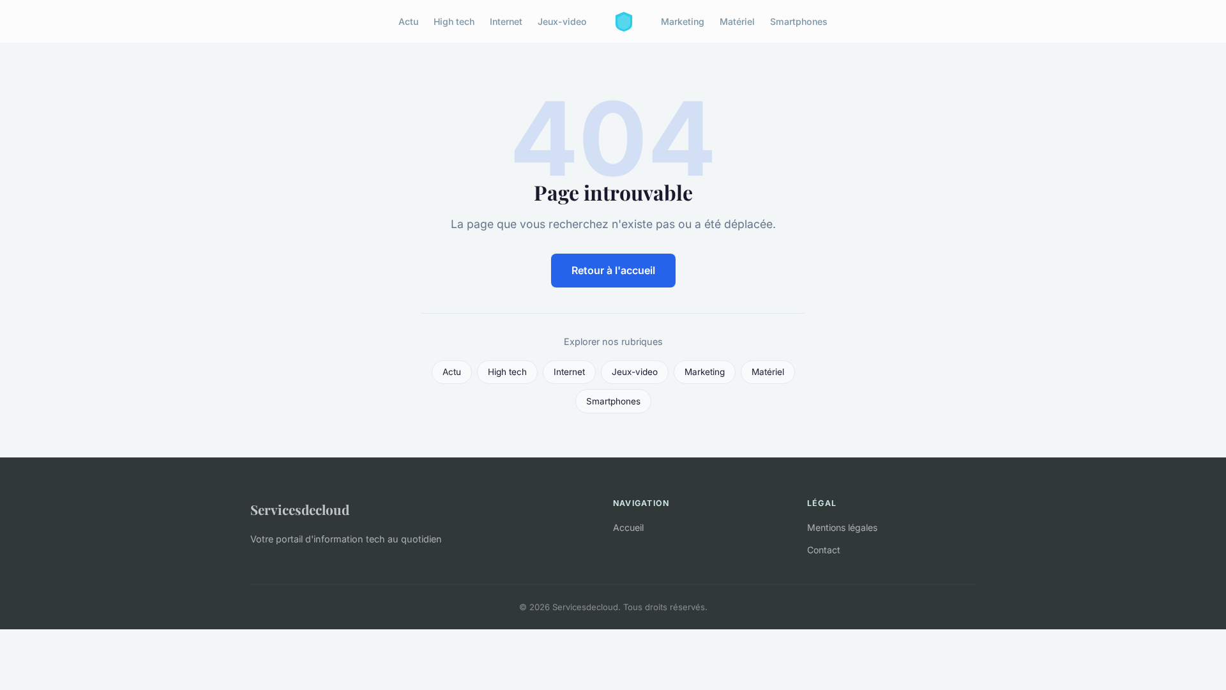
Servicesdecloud (299, 509)
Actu (408, 21)
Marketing (682, 21)
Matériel (737, 21)
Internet (506, 21)
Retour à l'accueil (613, 270)
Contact (823, 549)
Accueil (628, 527)
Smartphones (799, 21)
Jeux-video (562, 21)
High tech (454, 21)
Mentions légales (842, 527)
